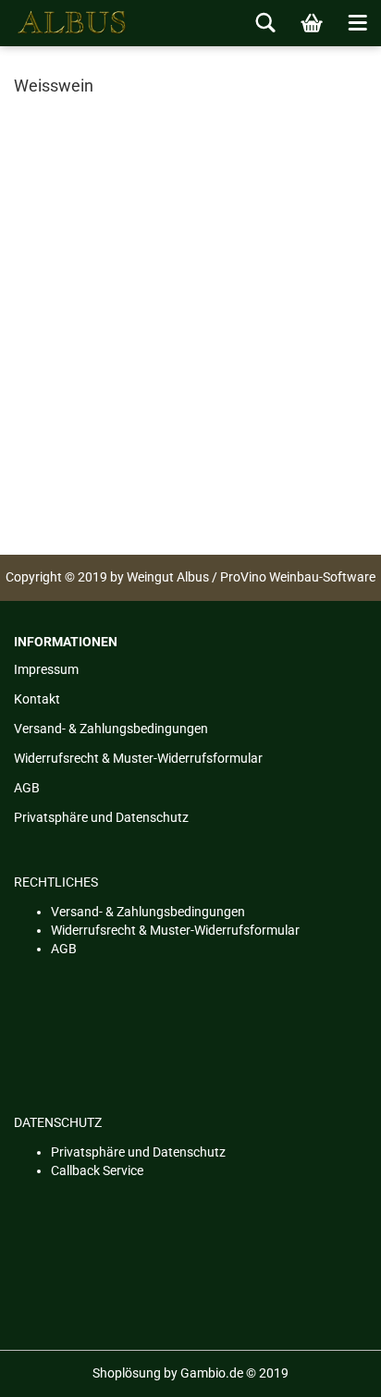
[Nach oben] (330, 1369)
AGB (27, 787)
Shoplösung (126, 1373)
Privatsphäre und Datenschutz (101, 817)
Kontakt (37, 699)
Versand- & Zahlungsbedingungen (111, 728)
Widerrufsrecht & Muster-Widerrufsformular (138, 758)
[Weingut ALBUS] (64, 23)
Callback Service (97, 1170)
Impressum (46, 669)
